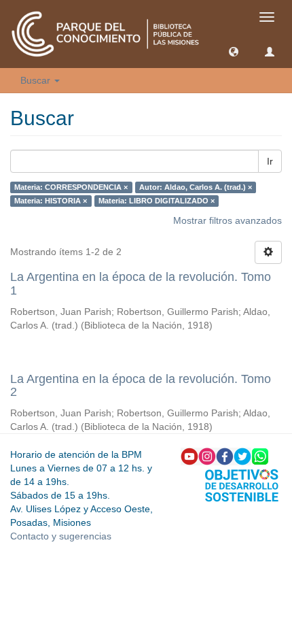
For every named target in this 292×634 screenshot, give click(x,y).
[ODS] (242, 484)
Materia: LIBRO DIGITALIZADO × (156, 201)
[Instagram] (207, 455)
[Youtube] (189, 455)
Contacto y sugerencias (60, 536)
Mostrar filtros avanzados (227, 220)
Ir (270, 161)
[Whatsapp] (260, 455)
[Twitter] (242, 455)
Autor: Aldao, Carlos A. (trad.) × (195, 187)
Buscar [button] (36, 80)
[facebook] (225, 455)
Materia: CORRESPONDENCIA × (71, 187)
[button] (233, 51)
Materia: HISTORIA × (50, 201)
